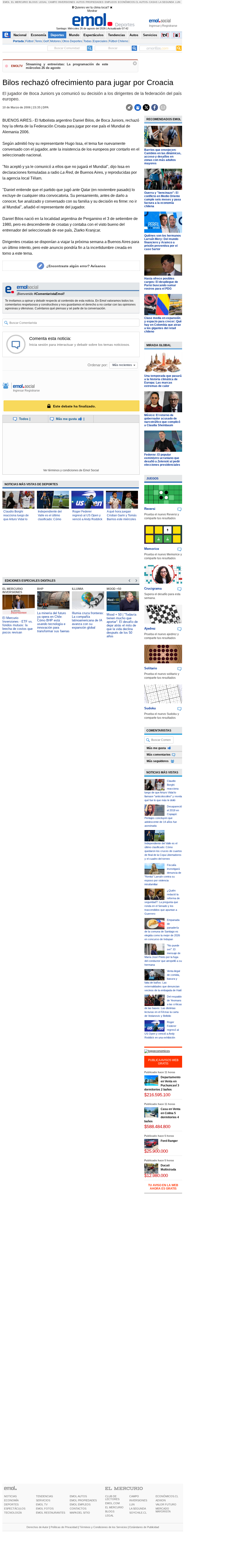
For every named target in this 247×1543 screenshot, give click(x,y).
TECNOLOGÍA (13, 1512)
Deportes (57, 35)
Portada (18, 41)
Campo (52, 2)
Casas (153, 2)
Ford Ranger (169, 1141)
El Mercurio (19, 2)
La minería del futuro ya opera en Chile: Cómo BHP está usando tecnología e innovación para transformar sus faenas (53, 622)
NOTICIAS (10, 1496)
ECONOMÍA (11, 1500)
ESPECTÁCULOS (14, 1508)
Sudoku (150, 708)
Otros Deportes (72, 41)
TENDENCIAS (44, 1496)
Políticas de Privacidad (64, 1527)
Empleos (111, 2)
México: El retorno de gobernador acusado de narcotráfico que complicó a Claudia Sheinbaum (162, 420)
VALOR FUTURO (166, 1504)
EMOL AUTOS (78, 1496)
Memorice (151, 549)
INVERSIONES (138, 1500)
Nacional (20, 35)
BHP (40, 589)
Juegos (152, 478)
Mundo (74, 35)
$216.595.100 (157, 1094)
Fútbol (29, 41)
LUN (132, 1504)
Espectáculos (93, 35)
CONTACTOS (78, 1508)
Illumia (77, 589)
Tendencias (116, 35)
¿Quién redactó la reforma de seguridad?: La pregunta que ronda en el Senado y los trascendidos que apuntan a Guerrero (162, 902)
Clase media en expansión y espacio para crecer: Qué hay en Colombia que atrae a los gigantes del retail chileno (163, 324)
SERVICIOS (43, 1500)
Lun (177, 2)
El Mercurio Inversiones (12, 590)
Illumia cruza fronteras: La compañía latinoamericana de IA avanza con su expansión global (88, 620)
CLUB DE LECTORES (112, 1498)
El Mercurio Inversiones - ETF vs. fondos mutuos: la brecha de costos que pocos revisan (17, 625)
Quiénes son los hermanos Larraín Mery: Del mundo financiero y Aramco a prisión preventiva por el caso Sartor (162, 242)
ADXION (161, 1500)
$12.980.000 (156, 1175)
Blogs (33, 2)
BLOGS (109, 1511)
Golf (46, 41)
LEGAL (109, 1515)
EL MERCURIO (114, 1507)
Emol (6, 2)
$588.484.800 (157, 1126)
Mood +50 (114, 589)
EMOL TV (42, 1504)
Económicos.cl (128, 2)
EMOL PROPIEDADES (83, 1500)
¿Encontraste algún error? (76, 266)
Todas (87, 41)
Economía (38, 35)
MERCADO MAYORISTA (163, 1510)
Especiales (100, 41)
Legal (43, 2)
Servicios (150, 35)
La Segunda (166, 2)
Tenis (38, 41)
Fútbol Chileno (118, 41)
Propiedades (94, 2)
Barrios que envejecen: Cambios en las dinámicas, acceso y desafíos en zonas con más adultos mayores (162, 156)
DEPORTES (11, 1504)
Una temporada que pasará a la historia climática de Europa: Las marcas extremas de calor (163, 381)
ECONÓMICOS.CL (167, 1496)
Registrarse (169, 25)
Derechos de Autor (37, 1527)
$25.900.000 (156, 1151)
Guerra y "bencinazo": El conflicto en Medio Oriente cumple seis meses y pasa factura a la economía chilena (162, 199)
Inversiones (66, 2)
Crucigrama (153, 588)
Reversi (149, 509)
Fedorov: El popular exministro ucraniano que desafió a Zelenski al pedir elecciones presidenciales (162, 459)
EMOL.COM (112, 1503)
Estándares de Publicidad (144, 1527)
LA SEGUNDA (137, 1508)
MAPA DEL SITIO (80, 1512)
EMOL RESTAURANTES (50, 1512)
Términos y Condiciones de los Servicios (103, 1527)
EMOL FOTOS (45, 1508)
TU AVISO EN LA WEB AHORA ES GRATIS (163, 1187)
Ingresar (154, 25)
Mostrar (92, 11)
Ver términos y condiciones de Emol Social (71, 470)
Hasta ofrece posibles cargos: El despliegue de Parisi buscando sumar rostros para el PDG (161, 283)
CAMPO (134, 1496)
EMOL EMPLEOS (80, 1504)
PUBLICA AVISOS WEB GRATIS (163, 1061)
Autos (80, 2)
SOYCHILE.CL (138, 1512)
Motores (55, 41)
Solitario (150, 668)
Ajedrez (150, 628)
